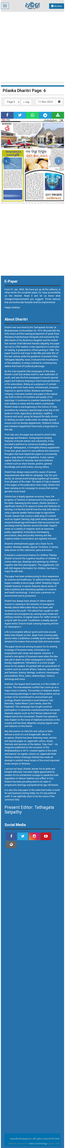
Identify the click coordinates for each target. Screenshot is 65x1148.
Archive (58, 6)
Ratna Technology (38, 1143)
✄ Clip (26, 102)
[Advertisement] (32, 46)
